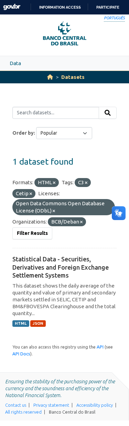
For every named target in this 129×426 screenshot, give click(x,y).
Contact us (15, 405)
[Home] (50, 77)
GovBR (11, 7)
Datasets (73, 77)
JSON (38, 323)
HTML (20, 323)
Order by (23, 133)
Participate (107, 7)
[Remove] (54, 183)
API (100, 346)
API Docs (21, 353)
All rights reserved (23, 411)
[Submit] (108, 113)
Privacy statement (51, 405)
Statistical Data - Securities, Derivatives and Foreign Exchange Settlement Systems (60, 267)
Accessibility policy (94, 405)
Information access (60, 7)
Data (15, 63)
